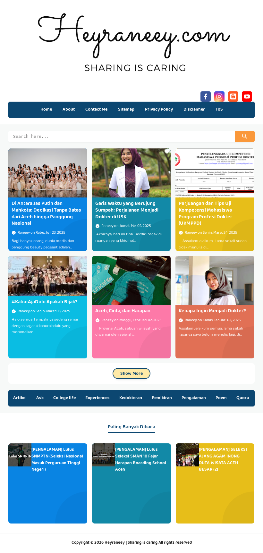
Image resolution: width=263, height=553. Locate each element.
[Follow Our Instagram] (219, 96)
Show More (131, 374)
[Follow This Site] (233, 96)
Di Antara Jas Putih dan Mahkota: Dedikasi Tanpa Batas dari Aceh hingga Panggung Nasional (46, 213)
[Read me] (247, 96)
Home (46, 109)
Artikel (20, 398)
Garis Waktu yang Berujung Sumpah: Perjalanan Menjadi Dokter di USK (126, 210)
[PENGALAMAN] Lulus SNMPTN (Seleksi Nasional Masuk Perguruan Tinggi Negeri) (57, 459)
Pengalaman (194, 398)
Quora (242, 398)
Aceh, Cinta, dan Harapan (122, 311)
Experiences (97, 398)
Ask (40, 398)
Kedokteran (130, 398)
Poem (221, 398)
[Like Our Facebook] (205, 96)
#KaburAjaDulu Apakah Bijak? (45, 302)
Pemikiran (162, 398)
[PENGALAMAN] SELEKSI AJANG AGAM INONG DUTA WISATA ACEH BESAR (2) (223, 459)
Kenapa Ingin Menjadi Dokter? (212, 311)
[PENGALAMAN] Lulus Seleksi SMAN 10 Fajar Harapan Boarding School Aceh (140, 459)
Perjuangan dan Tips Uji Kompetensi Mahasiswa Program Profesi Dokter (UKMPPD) (205, 213)
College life (64, 398)
